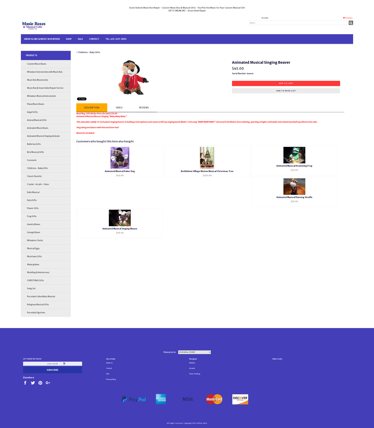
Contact (94, 39)
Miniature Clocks (35, 240)
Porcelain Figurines (36, 312)
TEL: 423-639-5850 (115, 39)
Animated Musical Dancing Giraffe (294, 197)
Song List (31, 288)
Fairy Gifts (32, 200)
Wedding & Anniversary (38, 272)
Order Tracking (194, 374)
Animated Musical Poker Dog (120, 171)
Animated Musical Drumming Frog (294, 166)
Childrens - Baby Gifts (37, 168)
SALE (80, 39)
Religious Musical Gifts (38, 304)
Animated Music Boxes (37, 128)
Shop (69, 39)
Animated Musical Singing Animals (43, 136)
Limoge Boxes (33, 232)
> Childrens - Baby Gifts (88, 52)
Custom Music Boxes (36, 64)
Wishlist (192, 363)
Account (265, 18)
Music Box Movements (37, 80)
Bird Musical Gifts (35, 152)
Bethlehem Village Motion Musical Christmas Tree (207, 171)
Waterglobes (33, 264)
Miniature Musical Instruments (41, 96)
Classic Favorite (34, 176)
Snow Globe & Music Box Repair (42, 39)
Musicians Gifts (34, 256)
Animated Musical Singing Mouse (119, 228)
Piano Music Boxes (35, 104)
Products (31, 55)
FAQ (107, 374)
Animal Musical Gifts (37, 120)
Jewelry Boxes (33, 224)
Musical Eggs (33, 248)
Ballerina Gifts (34, 144)
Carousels (32, 160)
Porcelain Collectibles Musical (41, 296)
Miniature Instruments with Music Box (44, 72)
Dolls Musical (33, 192)
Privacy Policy (111, 379)
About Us (109, 363)
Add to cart (286, 83)
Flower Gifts (33, 208)
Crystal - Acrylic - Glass (38, 184)
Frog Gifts (32, 216)
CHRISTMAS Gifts (35, 280)
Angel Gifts (32, 112)
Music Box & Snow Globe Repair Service (45, 88)
